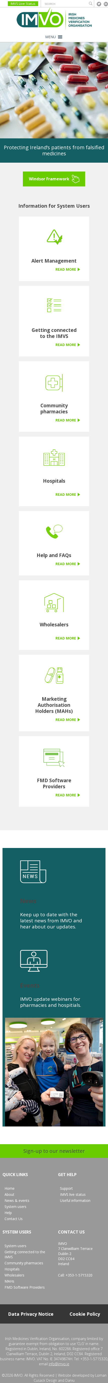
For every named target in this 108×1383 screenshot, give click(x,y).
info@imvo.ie (59, 1363)
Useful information (75, 1200)
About (9, 1194)
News (28, 901)
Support (66, 1188)
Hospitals (12, 1269)
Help (8, 1212)
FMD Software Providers (25, 1287)
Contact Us (14, 1218)
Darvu (70, 1380)
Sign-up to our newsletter (54, 1150)
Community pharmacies (24, 1263)
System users (15, 1206)
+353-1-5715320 (79, 1275)
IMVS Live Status (23, 3)
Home (10, 1188)
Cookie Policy (85, 1314)
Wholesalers (14, 1275)
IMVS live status (73, 1194)
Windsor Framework (49, 179)
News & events (17, 1200)
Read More (66, 269)
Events (29, 985)
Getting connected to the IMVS (25, 1254)
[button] (50, 37)
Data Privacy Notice (30, 1314)
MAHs (9, 1281)
